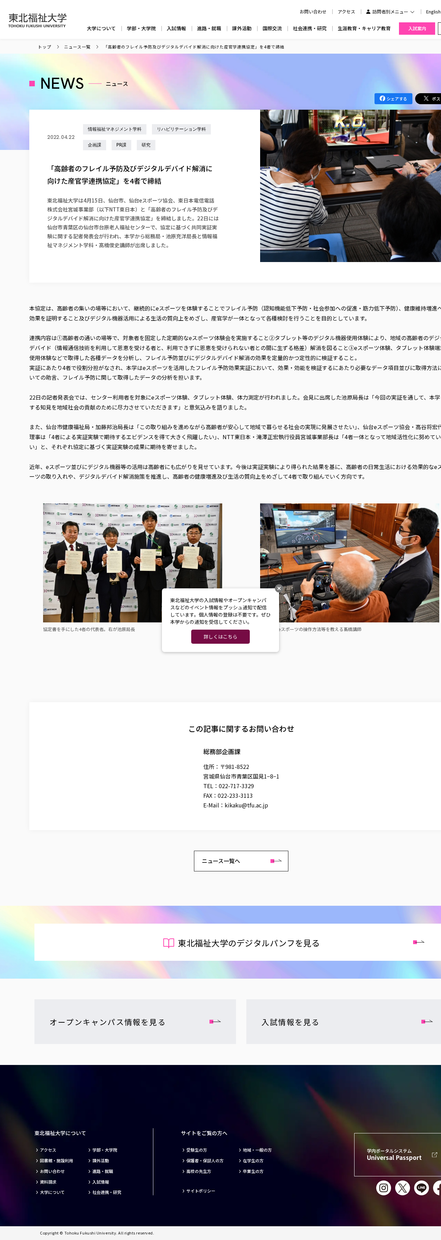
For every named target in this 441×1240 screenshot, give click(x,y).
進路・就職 (209, 28)
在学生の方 (253, 1160)
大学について (101, 28)
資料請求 (48, 1182)
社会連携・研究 (310, 28)
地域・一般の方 (257, 1150)
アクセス (346, 11)
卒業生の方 (253, 1171)
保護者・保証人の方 (205, 1160)
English (433, 11)
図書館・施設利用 (56, 1160)
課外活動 (242, 28)
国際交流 (272, 28)
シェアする (397, 98)
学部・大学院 (141, 28)
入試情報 (176, 28)
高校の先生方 (198, 1171)
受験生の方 (196, 1150)
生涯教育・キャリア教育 (364, 28)
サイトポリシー (200, 1191)
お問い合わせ (52, 1171)
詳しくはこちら (220, 636)
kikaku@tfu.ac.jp (246, 805)
